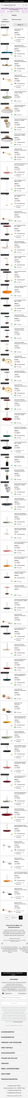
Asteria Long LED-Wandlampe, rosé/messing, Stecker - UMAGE (20, 76)
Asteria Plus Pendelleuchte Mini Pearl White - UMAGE (20, 529)
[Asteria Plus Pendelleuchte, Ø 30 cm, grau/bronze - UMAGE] (14, 605)
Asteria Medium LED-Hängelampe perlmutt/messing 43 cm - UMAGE (19, 29)
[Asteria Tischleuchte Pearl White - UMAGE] (14, 262)
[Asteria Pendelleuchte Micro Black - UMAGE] (14, 447)
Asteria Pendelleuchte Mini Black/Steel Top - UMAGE (20, 746)
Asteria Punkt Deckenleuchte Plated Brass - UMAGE (20, 119)
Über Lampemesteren (10, 1069)
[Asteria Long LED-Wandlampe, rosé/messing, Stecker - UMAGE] (14, 81)
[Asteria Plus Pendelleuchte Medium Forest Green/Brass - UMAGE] (14, 432)
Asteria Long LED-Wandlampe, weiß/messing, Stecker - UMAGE (20, 149)
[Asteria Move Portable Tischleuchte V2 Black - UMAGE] (14, 333)
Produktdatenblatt (21, 37)
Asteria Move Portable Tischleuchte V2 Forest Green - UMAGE (20, 315)
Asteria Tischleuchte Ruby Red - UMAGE (20, 226)
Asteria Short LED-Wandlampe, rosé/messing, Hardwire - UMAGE (20, 690)
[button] (11, 38)
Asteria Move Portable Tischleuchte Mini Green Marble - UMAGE (19, 470)
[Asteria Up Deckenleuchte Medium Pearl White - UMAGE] (14, 110)
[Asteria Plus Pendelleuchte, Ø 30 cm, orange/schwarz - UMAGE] (14, 562)
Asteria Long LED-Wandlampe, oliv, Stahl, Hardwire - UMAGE (19, 858)
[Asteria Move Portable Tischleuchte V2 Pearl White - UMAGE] (14, 347)
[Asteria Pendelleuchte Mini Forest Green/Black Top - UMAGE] (14, 680)
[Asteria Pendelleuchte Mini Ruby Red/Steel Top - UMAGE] (14, 831)
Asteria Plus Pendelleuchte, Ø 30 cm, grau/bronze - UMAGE (20, 600)
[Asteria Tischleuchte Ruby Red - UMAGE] (14, 231)
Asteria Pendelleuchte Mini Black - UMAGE (20, 300)
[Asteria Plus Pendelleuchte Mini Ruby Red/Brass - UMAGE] (14, 665)
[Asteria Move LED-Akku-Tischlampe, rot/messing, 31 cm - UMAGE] (14, 404)
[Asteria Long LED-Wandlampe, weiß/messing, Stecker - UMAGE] (14, 154)
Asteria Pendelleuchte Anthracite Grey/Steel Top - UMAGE (20, 499)
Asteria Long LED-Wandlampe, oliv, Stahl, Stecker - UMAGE (19, 842)
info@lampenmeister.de (14, 1092)
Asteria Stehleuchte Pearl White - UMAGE (19, 181)
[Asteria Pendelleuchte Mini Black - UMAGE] (14, 305)
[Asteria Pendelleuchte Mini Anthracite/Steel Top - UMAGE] (14, 634)
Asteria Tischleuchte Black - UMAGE (20, 272)
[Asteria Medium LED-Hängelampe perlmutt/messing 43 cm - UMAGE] (14, 35)
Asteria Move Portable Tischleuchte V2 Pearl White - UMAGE (20, 343)
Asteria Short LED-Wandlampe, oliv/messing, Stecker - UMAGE (20, 357)
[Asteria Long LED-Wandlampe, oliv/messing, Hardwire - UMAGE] (14, 619)
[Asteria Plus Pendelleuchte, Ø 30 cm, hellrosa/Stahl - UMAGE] (14, 169)
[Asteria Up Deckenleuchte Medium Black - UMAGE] (14, 139)
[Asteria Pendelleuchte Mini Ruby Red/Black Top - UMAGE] (14, 782)
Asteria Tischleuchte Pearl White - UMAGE (20, 257)
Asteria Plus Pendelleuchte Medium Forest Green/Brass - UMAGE (20, 428)
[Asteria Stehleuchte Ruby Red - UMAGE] (14, 201)
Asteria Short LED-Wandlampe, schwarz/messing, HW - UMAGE (19, 703)
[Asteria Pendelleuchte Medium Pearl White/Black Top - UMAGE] (14, 247)
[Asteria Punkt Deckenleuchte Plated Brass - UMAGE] (14, 124)
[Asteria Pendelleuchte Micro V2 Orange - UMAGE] (14, 291)
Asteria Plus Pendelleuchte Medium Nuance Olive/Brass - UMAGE (20, 514)
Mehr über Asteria (16, 19)
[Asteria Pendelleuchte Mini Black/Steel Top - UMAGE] (14, 751)
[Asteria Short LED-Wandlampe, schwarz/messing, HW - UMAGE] (14, 707)
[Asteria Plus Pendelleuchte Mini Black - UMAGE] (14, 576)
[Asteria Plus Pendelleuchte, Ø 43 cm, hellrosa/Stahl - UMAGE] (14, 547)
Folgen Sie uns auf (9, 1058)
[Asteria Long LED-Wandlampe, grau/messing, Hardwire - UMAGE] (14, 216)
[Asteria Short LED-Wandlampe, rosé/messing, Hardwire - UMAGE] (14, 694)
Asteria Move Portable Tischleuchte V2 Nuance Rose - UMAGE (20, 586)
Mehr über (5, 1074)
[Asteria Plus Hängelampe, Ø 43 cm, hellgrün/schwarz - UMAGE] (14, 798)
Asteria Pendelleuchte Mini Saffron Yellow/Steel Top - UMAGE (20, 717)
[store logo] (10, 5)
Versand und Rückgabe (11, 1042)
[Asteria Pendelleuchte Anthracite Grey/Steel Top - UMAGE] (14, 504)
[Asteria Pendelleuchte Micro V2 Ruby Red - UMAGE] (14, 418)
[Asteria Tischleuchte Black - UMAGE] (14, 277)
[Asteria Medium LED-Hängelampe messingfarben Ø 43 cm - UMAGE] (14, 66)
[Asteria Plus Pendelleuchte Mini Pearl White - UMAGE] (14, 533)
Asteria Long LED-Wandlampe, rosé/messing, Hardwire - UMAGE (20, 903)
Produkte (5, 19)
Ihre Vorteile (7, 1048)
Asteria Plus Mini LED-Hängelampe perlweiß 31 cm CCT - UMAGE (20, 645)
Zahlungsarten (8, 1053)
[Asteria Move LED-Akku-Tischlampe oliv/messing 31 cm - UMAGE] (14, 376)
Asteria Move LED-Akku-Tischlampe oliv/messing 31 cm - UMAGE (20, 371)
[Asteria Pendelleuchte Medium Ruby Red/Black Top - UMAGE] (14, 815)
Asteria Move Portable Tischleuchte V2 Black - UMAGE (19, 329)
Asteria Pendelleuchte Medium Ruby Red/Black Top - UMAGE (20, 809)
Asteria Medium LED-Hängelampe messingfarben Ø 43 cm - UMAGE (20, 61)
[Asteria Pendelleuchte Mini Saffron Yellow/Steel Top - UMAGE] (14, 722)
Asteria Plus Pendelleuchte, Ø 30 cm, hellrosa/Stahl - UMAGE (20, 164)
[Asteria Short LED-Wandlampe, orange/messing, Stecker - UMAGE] (14, 390)
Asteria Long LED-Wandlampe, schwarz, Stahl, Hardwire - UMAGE (20, 889)
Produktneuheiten (9, 1079)
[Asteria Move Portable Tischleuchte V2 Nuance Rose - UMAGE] (14, 590)
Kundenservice (7, 1032)
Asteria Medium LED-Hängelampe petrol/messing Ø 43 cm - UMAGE (20, 46)
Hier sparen (16, 9)
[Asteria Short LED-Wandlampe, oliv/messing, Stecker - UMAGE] (14, 361)
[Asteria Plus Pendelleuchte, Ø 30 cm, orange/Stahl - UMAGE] (14, 878)
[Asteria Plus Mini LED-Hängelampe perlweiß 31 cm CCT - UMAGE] (14, 650)
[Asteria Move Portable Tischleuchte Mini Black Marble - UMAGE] (14, 461)
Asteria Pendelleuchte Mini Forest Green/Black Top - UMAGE (20, 675)
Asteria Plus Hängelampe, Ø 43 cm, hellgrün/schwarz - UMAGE (20, 793)
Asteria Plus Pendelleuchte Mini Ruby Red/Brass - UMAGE (20, 660)
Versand (5, 1063)
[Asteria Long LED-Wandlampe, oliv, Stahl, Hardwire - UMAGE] (14, 863)
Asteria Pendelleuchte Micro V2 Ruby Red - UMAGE (20, 414)
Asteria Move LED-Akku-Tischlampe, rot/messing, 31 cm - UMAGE (20, 400)
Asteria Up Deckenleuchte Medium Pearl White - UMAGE (20, 106)
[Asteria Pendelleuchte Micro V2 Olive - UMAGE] (14, 96)
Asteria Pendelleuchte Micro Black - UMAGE (20, 442)
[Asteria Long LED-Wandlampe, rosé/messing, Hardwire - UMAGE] (14, 907)
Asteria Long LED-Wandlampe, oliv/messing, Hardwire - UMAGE (20, 615)
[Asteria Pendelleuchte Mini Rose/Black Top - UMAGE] (14, 767)
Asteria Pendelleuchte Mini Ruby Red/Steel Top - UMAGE (20, 826)
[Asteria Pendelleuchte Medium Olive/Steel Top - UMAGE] (14, 736)
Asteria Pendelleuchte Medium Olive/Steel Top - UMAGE (19, 732)
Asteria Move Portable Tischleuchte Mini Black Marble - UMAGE (19, 457)
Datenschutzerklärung (18, 1021)
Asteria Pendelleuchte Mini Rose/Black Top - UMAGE (20, 762)
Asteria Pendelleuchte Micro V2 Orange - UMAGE (20, 287)
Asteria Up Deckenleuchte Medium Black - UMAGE (20, 134)
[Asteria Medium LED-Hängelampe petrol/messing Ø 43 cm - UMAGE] (14, 51)
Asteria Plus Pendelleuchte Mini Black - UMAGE (20, 572)
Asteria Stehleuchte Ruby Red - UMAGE (19, 195)
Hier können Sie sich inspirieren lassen (13, 973)
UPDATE (13, 11)
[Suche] (23, 5)
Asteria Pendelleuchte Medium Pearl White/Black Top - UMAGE (20, 242)
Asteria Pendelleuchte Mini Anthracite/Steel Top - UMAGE (20, 628)
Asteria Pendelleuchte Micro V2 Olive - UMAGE (20, 92)
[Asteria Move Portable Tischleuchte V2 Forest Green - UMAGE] (14, 319)
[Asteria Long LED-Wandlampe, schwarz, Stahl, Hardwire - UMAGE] (14, 893)
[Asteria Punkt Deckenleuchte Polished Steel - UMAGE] (14, 489)
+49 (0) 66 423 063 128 (14, 1090)
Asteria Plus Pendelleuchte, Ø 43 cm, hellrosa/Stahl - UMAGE (20, 543)
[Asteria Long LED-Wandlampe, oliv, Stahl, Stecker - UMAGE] (14, 847)
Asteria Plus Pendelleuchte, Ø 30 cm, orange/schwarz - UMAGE (20, 557)
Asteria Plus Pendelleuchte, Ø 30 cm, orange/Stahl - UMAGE (20, 873)
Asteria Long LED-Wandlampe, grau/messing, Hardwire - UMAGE (20, 212)
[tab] (14, 1032)
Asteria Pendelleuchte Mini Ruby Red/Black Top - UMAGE (20, 776)
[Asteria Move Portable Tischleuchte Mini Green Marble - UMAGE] (14, 474)
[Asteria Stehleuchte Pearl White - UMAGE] (14, 185)
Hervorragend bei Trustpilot (17, 1)
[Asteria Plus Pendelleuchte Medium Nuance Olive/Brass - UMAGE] (14, 519)
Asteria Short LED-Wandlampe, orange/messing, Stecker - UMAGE (20, 385)
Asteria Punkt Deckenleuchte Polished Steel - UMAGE (20, 484)
